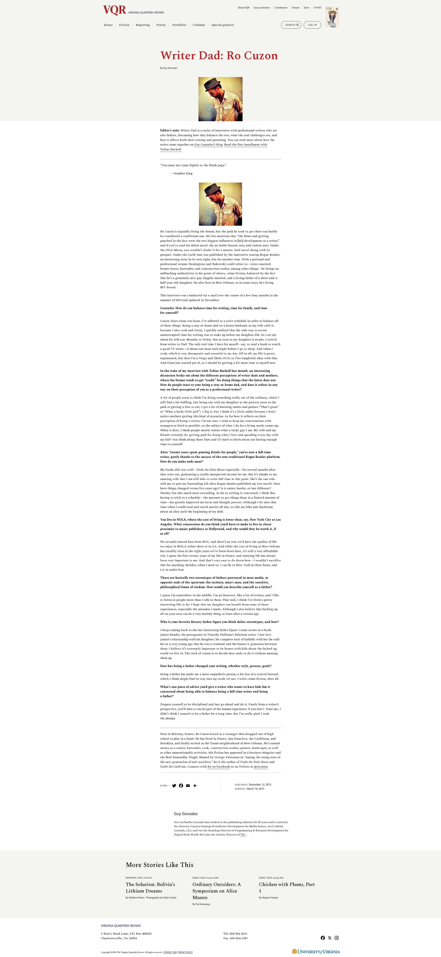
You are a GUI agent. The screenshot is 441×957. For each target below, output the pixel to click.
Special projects (223, 25)
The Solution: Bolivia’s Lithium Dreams (150, 888)
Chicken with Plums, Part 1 (287, 888)
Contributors (280, 8)
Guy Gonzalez (170, 68)
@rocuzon (261, 766)
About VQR (243, 8)
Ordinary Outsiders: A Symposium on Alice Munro (216, 891)
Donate (295, 8)
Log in (312, 25)
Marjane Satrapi (270, 898)
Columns (199, 25)
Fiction (124, 25)
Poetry (161, 25)
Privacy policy (185, 952)
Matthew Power (137, 898)
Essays (108, 25)
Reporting (143, 25)
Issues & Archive (262, 8)
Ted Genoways (203, 904)
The (242, 835)
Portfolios (179, 25)
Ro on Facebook (218, 766)
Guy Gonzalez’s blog (208, 144)
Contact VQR (170, 952)
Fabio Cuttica (169, 898)
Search (290, 25)
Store (306, 8)
